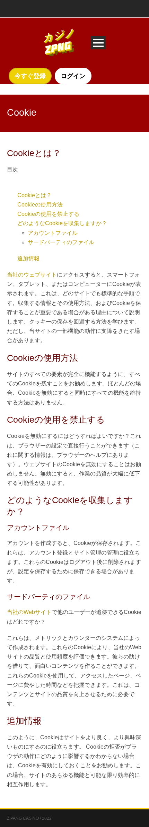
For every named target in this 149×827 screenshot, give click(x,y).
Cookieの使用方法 (40, 205)
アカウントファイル (53, 233)
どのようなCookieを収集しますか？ (62, 223)
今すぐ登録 (30, 76)
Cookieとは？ (34, 195)
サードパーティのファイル (61, 242)
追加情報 (28, 258)
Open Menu (98, 42)
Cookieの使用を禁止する (48, 214)
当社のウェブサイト (32, 275)
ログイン (73, 76)
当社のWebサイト (29, 612)
